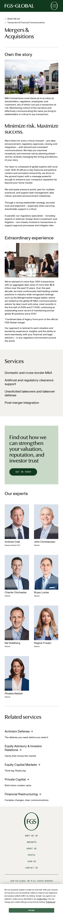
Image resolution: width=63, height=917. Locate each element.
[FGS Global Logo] (19, 6)
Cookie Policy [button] (42, 899)
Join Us (31, 861)
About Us (31, 848)
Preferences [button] (50, 902)
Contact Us (31, 868)
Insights (31, 842)
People (31, 855)
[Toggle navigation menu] (54, 6)
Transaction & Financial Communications (26, 22)
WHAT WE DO (13, 19)
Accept (31, 910)
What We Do (31, 835)
